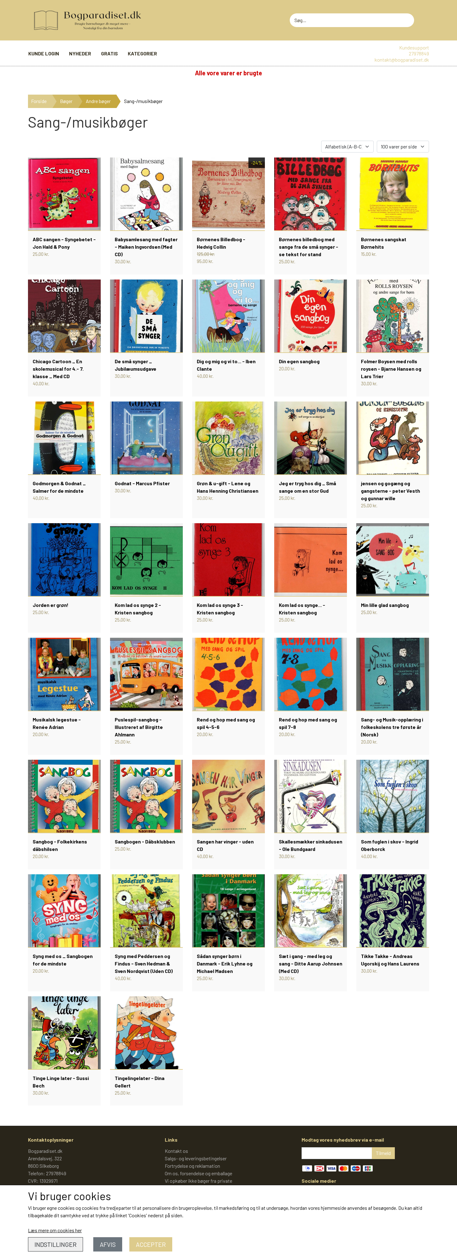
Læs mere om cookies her (55, 1230)
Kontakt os (176, 1151)
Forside (39, 101)
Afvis (108, 1244)
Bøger (66, 101)
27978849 (419, 53)
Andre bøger (98, 101)
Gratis (109, 53)
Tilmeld (383, 1153)
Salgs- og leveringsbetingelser (196, 1158)
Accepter (151, 1244)
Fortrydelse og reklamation (192, 1166)
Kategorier (142, 53)
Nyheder (80, 53)
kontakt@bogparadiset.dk (402, 60)
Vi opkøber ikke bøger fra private (198, 1181)
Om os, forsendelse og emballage (198, 1173)
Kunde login (43, 53)
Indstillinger (55, 1244)
